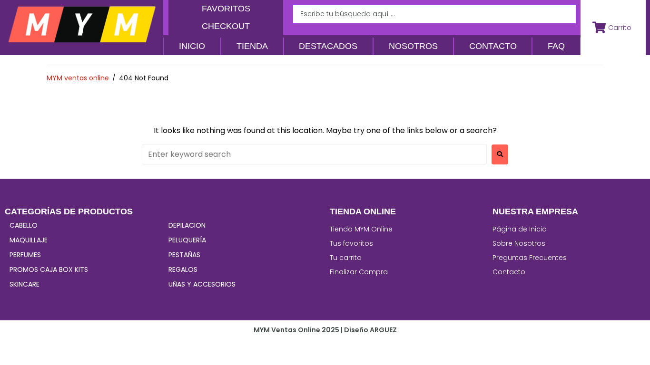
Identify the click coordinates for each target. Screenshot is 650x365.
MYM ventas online (78, 78)
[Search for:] (314, 154)
